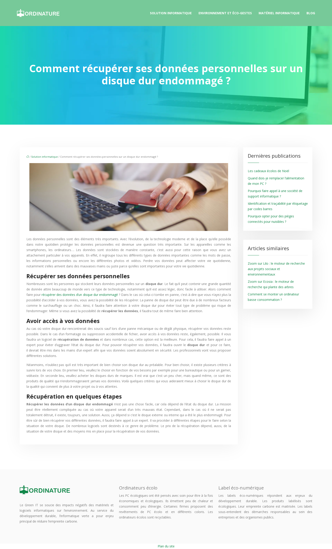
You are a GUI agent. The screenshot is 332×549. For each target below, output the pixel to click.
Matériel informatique (279, 13)
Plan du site (166, 546)
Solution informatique (171, 13)
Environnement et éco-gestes (225, 13)
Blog (310, 13)
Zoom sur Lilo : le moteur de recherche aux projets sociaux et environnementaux (276, 268)
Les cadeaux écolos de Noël (268, 171)
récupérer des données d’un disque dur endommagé (80, 294)
